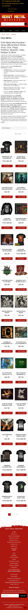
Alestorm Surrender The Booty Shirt (21, 251)
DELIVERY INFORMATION (14, 578)
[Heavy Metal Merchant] (14, 17)
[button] (25, 608)
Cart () (17, 30)
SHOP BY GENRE (14, 565)
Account (23, 30)
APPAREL (14, 555)
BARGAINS (14, 567)
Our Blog (14, 548)
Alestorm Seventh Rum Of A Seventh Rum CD (21, 220)
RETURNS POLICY (14, 580)
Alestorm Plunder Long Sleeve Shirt (7, 220)
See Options (7, 166)
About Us (14, 534)
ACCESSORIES (14, 557)
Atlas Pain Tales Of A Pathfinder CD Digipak (21, 344)
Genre (7, 34)
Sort (12, 133)
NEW (14, 553)
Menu (4, 30)
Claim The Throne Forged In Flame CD (7, 405)
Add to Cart (21, 166)
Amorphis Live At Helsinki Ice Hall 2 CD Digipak (21, 282)
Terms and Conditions (14, 542)
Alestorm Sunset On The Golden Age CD (7, 251)
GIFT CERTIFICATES (14, 569)
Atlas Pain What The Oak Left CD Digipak (7, 374)
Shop (10, 30)
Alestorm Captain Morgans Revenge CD (7, 189)
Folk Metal (13, 34)
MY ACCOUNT (14, 574)
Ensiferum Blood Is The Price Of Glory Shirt (7, 158)
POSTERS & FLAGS (14, 561)
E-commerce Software (11, 607)
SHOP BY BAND (14, 563)
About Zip (14, 546)
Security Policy (14, 538)
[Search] (25, 24)
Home (3, 34)
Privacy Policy (14, 540)
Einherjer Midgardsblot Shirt (21, 467)
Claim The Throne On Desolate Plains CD (21, 405)
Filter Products (6, 128)
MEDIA (14, 559)
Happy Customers (14, 536)
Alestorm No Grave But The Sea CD (21, 189)
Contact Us (14, 544)
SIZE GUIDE (14, 576)
